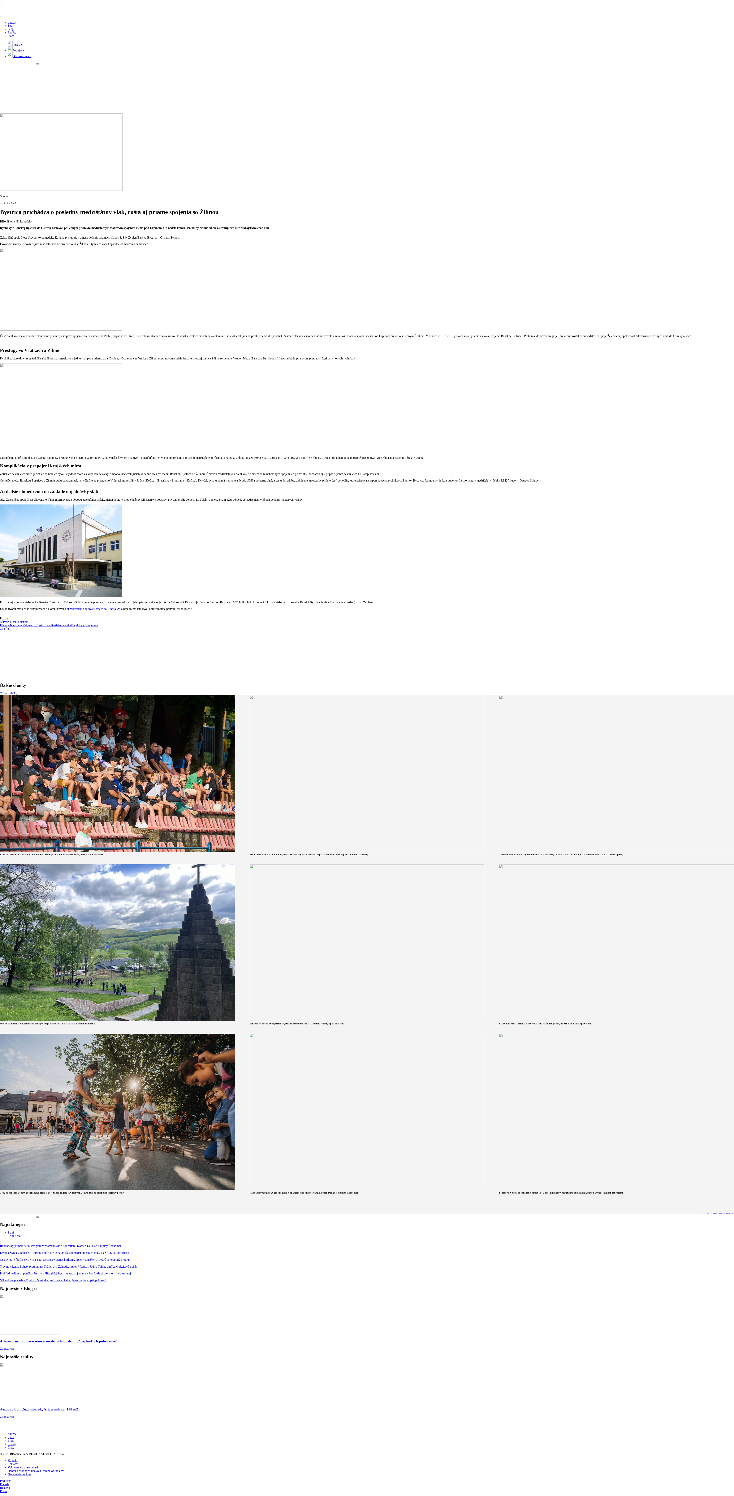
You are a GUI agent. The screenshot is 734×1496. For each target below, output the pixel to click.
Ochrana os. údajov (52, 1470)
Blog (11, 29)
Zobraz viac (7, 1348)
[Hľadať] (1, 16)
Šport (11, 25)
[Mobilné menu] (1, 2)
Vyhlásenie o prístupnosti (23, 1467)
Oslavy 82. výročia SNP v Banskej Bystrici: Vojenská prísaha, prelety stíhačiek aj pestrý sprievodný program (65, 1259)
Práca (11, 35)
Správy (12, 22)
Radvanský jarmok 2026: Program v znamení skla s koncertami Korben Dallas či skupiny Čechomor (60, 1245)
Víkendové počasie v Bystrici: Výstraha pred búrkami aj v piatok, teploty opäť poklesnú (53, 1280)
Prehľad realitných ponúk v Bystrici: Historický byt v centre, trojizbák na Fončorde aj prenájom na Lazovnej (65, 1273)
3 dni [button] (11, 1232)
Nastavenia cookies (19, 1474)
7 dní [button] (11, 1236)
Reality (12, 32)
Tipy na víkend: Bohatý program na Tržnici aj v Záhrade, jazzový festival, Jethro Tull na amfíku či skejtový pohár (68, 1266)
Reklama (13, 1464)
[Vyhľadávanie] (37, 63)
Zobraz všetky (8, 693)
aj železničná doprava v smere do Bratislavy (93, 608)
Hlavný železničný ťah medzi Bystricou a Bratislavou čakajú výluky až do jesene (49, 625)
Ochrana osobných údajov (23, 1470)
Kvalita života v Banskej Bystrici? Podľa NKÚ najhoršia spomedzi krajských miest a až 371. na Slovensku (64, 1252)
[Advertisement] (92, 89)
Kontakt (12, 1460)
